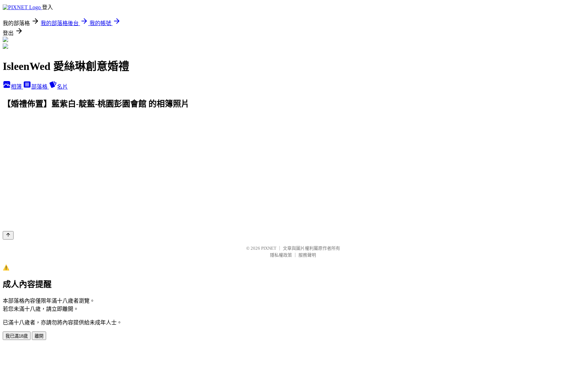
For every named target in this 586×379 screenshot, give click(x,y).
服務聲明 (307, 255)
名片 (62, 87)
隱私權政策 (281, 255)
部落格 (40, 87)
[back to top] (8, 235)
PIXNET (268, 248)
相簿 (17, 87)
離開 (39, 336)
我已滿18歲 (16, 336)
